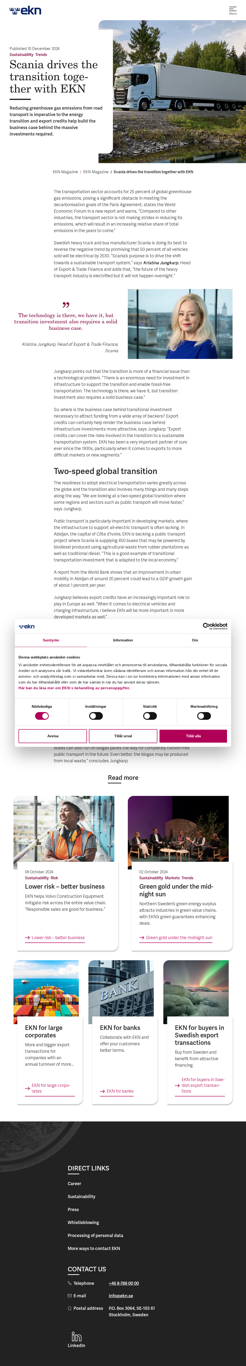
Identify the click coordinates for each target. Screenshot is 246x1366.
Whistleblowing (83, 1222)
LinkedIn (76, 1345)
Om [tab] (195, 640)
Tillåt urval (123, 736)
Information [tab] (123, 640)
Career (74, 1183)
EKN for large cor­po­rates (51, 1088)
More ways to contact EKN (94, 1248)
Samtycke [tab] (51, 640)
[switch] (96, 716)
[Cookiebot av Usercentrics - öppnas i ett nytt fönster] (206, 626)
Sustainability (81, 1196)
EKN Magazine (65, 172)
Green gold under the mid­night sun (179, 938)
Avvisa (52, 736)
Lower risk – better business (58, 938)
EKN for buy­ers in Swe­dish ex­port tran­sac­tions (203, 1085)
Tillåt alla (193, 736)
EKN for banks (120, 1091)
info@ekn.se (121, 1295)
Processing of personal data (95, 1235)
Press (73, 1209)
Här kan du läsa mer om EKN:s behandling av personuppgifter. (74, 688)
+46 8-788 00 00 (124, 1283)
